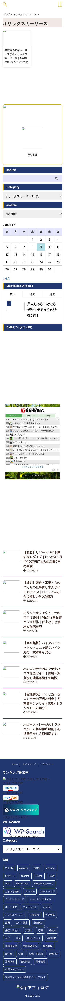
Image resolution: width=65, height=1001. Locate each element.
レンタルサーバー (14, 914)
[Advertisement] (32, 514)
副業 (7, 922)
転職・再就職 (36, 953)
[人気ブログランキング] (21, 813)
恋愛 (40, 930)
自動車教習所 (30, 945)
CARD (37, 868)
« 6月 (6, 278)
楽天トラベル (34, 938)
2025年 (9, 868)
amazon (23, 868)
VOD (7, 883)
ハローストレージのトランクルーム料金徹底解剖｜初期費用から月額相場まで (41, 729)
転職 (20, 953)
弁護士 (28, 930)
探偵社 (52, 930)
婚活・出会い (12, 930)
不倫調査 (34, 914)
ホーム (15, 764)
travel (52, 875)
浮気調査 (51, 938)
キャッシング (48, 891)
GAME (39, 875)
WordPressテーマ (43, 883)
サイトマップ (29, 764)
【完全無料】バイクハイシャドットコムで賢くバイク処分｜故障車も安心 (41, 647)
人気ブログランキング (15, 817)
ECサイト (10, 875)
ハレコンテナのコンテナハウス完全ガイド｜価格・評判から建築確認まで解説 (41, 673)
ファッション (30, 907)
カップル (30, 891)
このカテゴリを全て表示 (33, 467)
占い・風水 (22, 922)
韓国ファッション (14, 969)
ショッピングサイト (40, 899)
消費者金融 (11, 945)
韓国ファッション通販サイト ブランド (25, 977)
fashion (25, 875)
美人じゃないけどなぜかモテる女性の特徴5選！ (42, 309)
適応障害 (25, 961)
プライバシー (46, 764)
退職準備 (10, 961)
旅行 (7, 938)
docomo (50, 868)
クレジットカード (14, 899)
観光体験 (47, 945)
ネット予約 (11, 907)
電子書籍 (40, 961)
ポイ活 (46, 907)
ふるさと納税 (12, 891)
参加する (55, 470)
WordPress (22, 883)
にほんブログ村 (13, 783)
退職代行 (53, 953)
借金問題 (50, 914)
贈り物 (8, 953)
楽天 (18, 938)
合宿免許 (38, 922)
